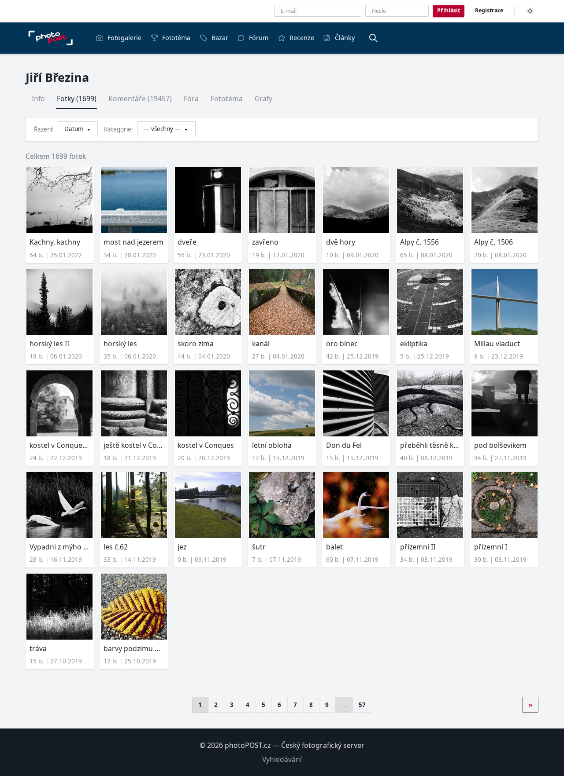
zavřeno (265, 242)
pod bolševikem (500, 445)
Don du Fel (344, 445)
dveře (187, 242)
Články (345, 37)
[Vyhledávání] (373, 38)
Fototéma (176, 37)
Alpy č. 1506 (493, 242)
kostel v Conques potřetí (60, 445)
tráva (38, 648)
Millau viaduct (497, 343)
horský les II (49, 343)
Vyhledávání (282, 759)
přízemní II (417, 547)
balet (334, 547)
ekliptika (413, 343)
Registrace (489, 10)
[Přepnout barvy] (530, 11)
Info (38, 98)
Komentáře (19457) (140, 98)
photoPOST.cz (248, 745)
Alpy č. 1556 (419, 242)
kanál (261, 343)
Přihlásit (448, 10)
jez (182, 547)
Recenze (301, 37)
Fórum (258, 37)
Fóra (191, 98)
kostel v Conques (206, 445)
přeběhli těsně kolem (430, 445)
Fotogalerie (124, 37)
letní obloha (272, 445)
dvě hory (340, 242)
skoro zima (196, 343)
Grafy (263, 98)
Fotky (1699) (76, 98)
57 (362, 705)
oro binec (342, 343)
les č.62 (116, 547)
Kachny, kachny (55, 242)
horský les (120, 343)
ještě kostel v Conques (134, 445)
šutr (259, 547)
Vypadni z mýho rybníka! (60, 547)
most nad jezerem (133, 242)
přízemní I (490, 547)
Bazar (220, 37)
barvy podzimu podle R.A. (134, 648)
